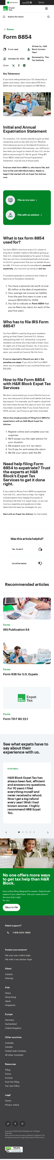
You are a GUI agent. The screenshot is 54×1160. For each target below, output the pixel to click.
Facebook (15, 1124)
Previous (6, 832)
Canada (9, 1047)
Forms (8, 1073)
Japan (8, 1001)
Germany (9, 1020)
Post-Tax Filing (12, 1081)
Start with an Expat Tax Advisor (18, 514)
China (8, 993)
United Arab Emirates (15, 1051)
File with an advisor (28, 215)
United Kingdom (13, 1028)
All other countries (14, 1055)
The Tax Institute (40, 58)
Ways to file (11, 907)
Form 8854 (38, 303)
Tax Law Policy (12, 1086)
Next (48, 832)
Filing (7, 1069)
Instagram (22, 1124)
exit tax (42, 269)
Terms (8, 1100)
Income (9, 1077)
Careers (9, 974)
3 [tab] (26, 832)
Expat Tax (13, 8)
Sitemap (9, 978)
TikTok (8, 1124)
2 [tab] (22, 832)
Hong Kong (10, 997)
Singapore (10, 1005)
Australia (9, 1043)
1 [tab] (19, 832)
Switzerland (11, 1024)
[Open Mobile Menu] (46, 8)
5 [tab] (34, 832)
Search (48, 17)
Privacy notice (12, 1104)
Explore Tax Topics (16, 17)
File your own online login (18, 955)
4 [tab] (30, 832)
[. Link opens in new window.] (14, 1149)
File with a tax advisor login (18, 959)
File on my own (26, 200)
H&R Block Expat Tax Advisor (23, 422)
